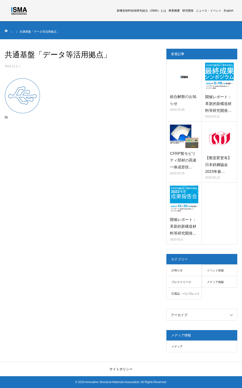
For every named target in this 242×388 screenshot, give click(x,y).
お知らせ (177, 270)
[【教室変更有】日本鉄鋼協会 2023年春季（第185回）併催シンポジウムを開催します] (219, 138)
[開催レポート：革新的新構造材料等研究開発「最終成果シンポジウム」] (219, 77)
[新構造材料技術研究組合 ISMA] (19, 10)
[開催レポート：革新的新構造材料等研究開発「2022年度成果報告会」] (184, 200)
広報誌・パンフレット (185, 293)
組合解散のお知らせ (183, 100)
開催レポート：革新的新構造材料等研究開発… (218, 104)
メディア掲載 (215, 282)
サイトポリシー (121, 369)
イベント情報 (215, 270)
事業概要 (174, 10)
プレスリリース (181, 282)
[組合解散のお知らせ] (184, 77)
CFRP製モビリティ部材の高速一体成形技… (183, 160)
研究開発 (188, 10)
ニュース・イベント (208, 10)
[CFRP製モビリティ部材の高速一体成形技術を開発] (184, 136)
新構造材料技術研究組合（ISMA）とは (141, 10)
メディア (177, 346)
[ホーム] (6, 30)
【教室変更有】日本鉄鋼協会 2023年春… (218, 165)
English (228, 10)
